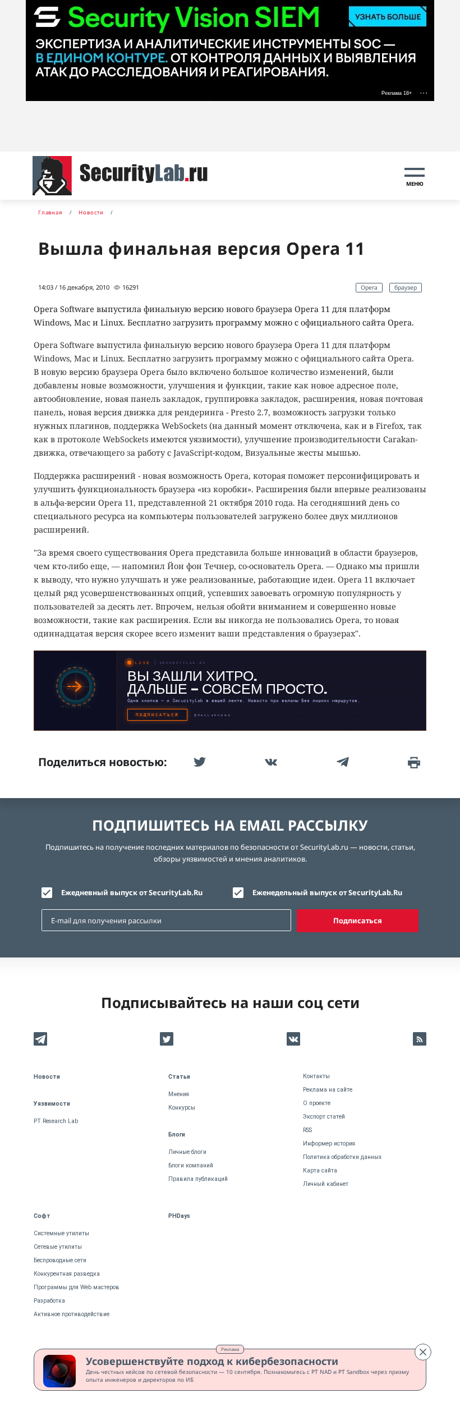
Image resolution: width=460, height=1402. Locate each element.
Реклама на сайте (327, 1089)
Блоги (176, 1134)
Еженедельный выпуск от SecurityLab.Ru (327, 892)
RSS (307, 1130)
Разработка (49, 1300)
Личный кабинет (325, 1184)
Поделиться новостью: (102, 761)
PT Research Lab (56, 1121)
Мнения (178, 1094)
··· (424, 92)
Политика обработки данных (342, 1157)
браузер (405, 287)
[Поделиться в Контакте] (270, 762)
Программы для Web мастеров (76, 1287)
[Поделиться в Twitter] (199, 762)
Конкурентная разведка (67, 1273)
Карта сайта (320, 1170)
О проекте (316, 1103)
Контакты (316, 1076)
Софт (42, 1216)
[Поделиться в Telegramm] (342, 762)
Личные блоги (187, 1152)
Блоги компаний (190, 1165)
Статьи (179, 1076)
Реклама (230, 1349)
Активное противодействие (71, 1314)
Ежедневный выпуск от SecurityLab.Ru (132, 892)
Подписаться (357, 920)
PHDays (179, 1216)
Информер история (329, 1143)
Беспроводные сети (60, 1260)
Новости (47, 1076)
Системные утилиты (61, 1233)
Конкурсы (181, 1107)
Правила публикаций (198, 1179)
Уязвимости (52, 1103)
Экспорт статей (324, 1116)
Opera (369, 287)
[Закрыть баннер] (423, 1352)
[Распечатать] (413, 762)
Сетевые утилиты (58, 1246)
